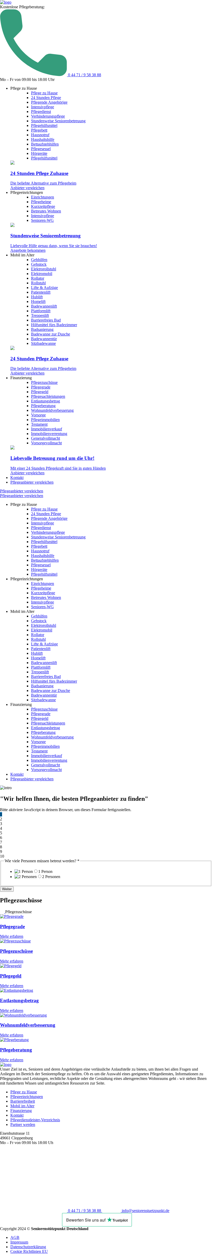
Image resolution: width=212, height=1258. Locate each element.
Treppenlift (40, 315)
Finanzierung (21, 1110)
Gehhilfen (39, 259)
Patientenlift (40, 292)
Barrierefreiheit (22, 1101)
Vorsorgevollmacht (46, 443)
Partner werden (22, 1124)
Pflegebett (39, 130)
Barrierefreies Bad (46, 320)
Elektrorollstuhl (43, 269)
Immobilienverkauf (46, 429)
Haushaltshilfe (42, 139)
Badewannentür (44, 339)
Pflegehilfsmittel (44, 125)
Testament (39, 424)
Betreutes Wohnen (46, 211)
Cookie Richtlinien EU (29, 1251)
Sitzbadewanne (43, 343)
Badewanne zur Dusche (50, 334)
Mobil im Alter (22, 1106)
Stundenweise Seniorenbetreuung (58, 121)
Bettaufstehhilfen (45, 144)
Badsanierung (42, 329)
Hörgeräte (39, 153)
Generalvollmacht (45, 438)
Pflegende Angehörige (49, 102)
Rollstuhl (38, 283)
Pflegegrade (40, 387)
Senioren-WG (42, 220)
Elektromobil (41, 273)
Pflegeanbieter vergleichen (32, 482)
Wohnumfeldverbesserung (52, 410)
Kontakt (17, 477)
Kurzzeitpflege (43, 206)
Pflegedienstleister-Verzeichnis (35, 1120)
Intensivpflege (42, 107)
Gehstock (39, 264)
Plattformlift (40, 311)
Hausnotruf (40, 135)
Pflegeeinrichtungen (26, 1096)
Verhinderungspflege (48, 116)
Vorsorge (38, 415)
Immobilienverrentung (49, 433)
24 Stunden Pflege (46, 97)
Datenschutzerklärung (28, 1247)
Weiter (7, 889)
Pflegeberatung (43, 405)
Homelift (38, 301)
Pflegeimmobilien (45, 419)
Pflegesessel (41, 149)
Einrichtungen (42, 197)
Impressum (19, 1242)
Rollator (37, 278)
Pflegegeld (39, 392)
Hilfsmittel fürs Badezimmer (54, 325)
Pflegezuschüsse (44, 382)
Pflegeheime (41, 202)
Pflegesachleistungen (48, 396)
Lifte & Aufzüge (44, 287)
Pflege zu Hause (44, 93)
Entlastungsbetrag (45, 401)
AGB (14, 1237)
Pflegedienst (41, 111)
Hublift (37, 297)
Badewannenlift (44, 306)
